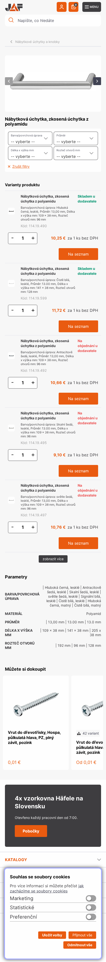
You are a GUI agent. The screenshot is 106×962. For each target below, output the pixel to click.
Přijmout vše (82, 935)
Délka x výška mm (22, 150)
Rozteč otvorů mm (68, 150)
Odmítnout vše (79, 945)
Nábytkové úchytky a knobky (37, 42)
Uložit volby (52, 935)
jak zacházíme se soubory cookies (47, 888)
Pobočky (31, 831)
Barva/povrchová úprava (26, 135)
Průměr (61, 135)
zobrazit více (53, 559)
